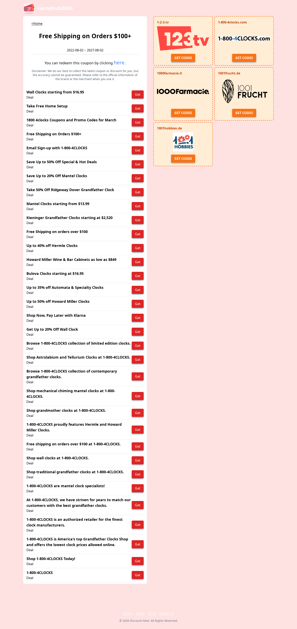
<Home (36, 23)
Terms (152, 613)
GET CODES (183, 58)
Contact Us (166, 613)
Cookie (140, 613)
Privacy (128, 613)
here (119, 62)
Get (137, 94)
